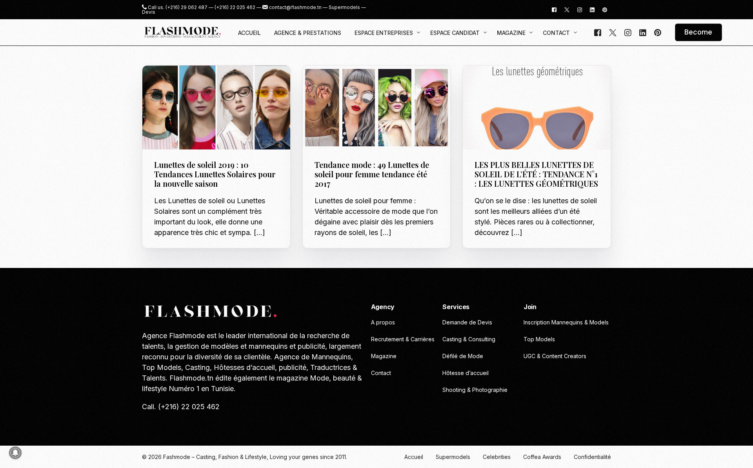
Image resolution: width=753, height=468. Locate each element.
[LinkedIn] (592, 9)
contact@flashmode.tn (295, 7)
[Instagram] (579, 9)
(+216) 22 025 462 (235, 7)
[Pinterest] (604, 9)
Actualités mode (499, 82)
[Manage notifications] (15, 452)
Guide (164, 82)
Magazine (347, 82)
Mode (181, 82)
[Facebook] (554, 9)
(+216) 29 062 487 (186, 7)
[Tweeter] (566, 9)
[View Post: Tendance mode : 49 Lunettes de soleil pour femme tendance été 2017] (377, 108)
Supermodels (344, 7)
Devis (148, 12)
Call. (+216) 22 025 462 (181, 406)
